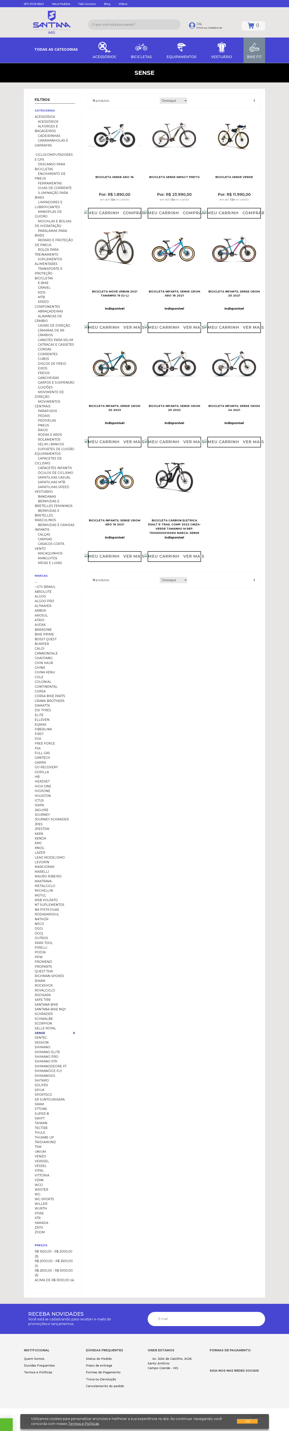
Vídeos (122, 4)
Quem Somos (34, 1359)
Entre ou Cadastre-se (209, 27)
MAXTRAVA (43, 881)
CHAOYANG (44, 658)
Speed (43, 302)
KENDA (40, 838)
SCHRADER (44, 1014)
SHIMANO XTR (46, 1061)
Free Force (45, 743)
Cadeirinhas (48, 136)
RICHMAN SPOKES (49, 976)
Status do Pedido (99, 1359)
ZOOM (40, 1232)
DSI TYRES (43, 710)
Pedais (43, 416)
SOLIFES (41, 1085)
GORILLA (42, 772)
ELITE (39, 715)
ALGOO (40, 596)
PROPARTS (43, 967)
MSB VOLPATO (46, 900)
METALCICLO (45, 886)
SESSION (42, 1042)
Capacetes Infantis (54, 468)
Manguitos (47, 558)
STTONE (41, 1109)
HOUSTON (43, 796)
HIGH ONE (43, 786)
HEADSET (42, 781)
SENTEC (41, 1038)
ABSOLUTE (43, 592)
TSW (38, 1147)
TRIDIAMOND (45, 1142)
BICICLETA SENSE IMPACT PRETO (174, 177)
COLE (39, 677)
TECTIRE (41, 1128)
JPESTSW (42, 829)
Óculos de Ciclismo (55, 473)
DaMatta (42, 705)
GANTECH (42, 758)
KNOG (39, 848)
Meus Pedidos (61, 4)
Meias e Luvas (49, 563)
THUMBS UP (44, 1137)
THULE (40, 1132)
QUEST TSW (44, 971)
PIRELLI (41, 947)
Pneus (43, 425)
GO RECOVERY (46, 767)
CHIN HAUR (44, 663)
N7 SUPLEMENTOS (49, 905)
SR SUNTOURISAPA (50, 1099)
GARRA (40, 762)
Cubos (43, 359)
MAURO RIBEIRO (48, 876)
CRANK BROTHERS (50, 701)
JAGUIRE (41, 810)
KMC (38, 843)
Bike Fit (254, 57)
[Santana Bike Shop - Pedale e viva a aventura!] (52, 22)
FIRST (39, 734)
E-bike (43, 283)
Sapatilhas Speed (53, 487)
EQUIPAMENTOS (181, 57)
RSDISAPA (43, 995)
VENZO (40, 1156)
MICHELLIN (44, 890)
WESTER (41, 1190)
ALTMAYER (43, 606)
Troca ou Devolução (101, 1379)
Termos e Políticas (38, 1372)
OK (247, 1421)
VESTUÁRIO (221, 57)
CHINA (40, 668)
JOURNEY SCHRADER (52, 819)
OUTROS (41, 938)
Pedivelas (46, 420)
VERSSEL (42, 1161)
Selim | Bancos (50, 444)
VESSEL (41, 1166)
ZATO (39, 1227)
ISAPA (39, 805)
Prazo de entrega (99, 1365)
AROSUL (41, 615)
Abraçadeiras (50, 311)
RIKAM (40, 981)
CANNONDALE (46, 653)
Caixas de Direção (53, 325)
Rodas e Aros (49, 435)
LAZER (40, 853)
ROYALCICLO (45, 990)
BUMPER (42, 644)
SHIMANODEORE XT (50, 1066)
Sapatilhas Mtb (51, 482)
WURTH (41, 1208)
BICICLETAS (141, 57)
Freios (43, 373)
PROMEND (43, 962)
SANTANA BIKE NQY (50, 1009)
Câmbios (45, 335)
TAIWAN (41, 1123)
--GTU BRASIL (45, 587)
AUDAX (40, 625)
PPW (39, 957)
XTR (38, 1218)
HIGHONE (42, 791)
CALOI (39, 648)
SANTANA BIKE (46, 1004)
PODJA (40, 952)
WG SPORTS (44, 1199)
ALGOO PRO (44, 601)
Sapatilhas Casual (54, 477)
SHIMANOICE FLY (48, 1071)
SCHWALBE (44, 1019)
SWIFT (40, 1118)
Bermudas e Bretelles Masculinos (47, 515)
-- (36, 582)
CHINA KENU (45, 672)
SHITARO (42, 1080)
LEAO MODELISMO (50, 857)
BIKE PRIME (44, 634)
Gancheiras (48, 378)
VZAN (39, 1180)
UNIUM (40, 1152)
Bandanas (46, 496)
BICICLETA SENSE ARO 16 (114, 177)
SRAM (39, 1104)
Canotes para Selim (55, 340)
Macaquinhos (50, 553)
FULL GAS (42, 753)
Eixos (42, 368)
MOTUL (40, 895)
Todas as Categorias (55, 49)
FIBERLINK (43, 729)
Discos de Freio (51, 364)
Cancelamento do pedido (105, 1386)
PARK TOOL (44, 943)
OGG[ (39, 933)
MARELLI (42, 872)
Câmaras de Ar (50, 330)
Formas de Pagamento (103, 1372)
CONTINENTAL (46, 687)
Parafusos (47, 411)
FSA (38, 748)
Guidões (45, 387)
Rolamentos (49, 439)
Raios (42, 430)
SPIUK (39, 1090)
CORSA (40, 691)
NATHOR (41, 919)
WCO (39, 1185)
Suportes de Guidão (55, 449)
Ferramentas (49, 183)
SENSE (40, 1033)
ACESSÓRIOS (104, 57)
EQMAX (40, 725)
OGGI (39, 928)
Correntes (47, 354)
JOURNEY (42, 815)
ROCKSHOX (44, 985)
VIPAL (39, 1170)
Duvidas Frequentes (39, 1365)
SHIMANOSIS (45, 1076)
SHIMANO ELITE (47, 1052)
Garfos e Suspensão (55, 382)
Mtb (41, 297)
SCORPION (43, 1023)
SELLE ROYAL (45, 1028)
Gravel (44, 288)
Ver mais (132, 327)
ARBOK (40, 610)
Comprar (132, 213)
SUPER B (42, 1114)
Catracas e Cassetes (55, 345)
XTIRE (39, 1213)
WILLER (41, 1204)
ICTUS (39, 800)
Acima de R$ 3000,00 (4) (54, 1280)
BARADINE (43, 630)
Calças (43, 534)
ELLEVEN (42, 720)
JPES (39, 824)
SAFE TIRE (43, 1000)
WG (37, 1194)
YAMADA (41, 1223)
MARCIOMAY (45, 867)
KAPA (39, 834)
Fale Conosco (87, 4)
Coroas (44, 349)
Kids (41, 292)
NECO (39, 924)
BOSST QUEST (45, 639)
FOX (38, 739)
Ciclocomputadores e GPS (54, 157)
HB (37, 777)
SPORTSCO (43, 1095)
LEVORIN (42, 862)
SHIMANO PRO (46, 1057)
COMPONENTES (47, 307)
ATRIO (39, 620)
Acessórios (47, 122)
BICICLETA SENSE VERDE (234, 177)
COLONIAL (43, 682)
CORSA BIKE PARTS (50, 696)
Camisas (44, 539)
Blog (107, 4)
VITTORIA (42, 1175)
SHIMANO (42, 1047)
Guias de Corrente (54, 188)
